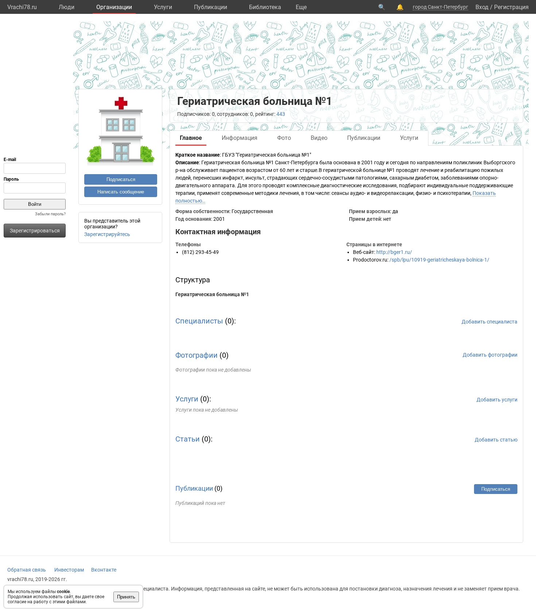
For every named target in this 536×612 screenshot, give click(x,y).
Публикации (210, 7)
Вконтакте (103, 570)
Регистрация (511, 7)
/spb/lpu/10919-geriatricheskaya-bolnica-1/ (439, 260)
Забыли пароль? (50, 214)
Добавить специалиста (489, 322)
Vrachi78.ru (22, 7)
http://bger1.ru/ (394, 252)
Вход (482, 7)
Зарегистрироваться (35, 231)
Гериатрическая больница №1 (212, 294)
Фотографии (196, 355)
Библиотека (265, 7)
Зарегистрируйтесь (107, 234)
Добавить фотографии (490, 355)
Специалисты (199, 321)
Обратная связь (26, 570)
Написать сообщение (120, 192)
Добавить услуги (497, 400)
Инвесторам (69, 570)
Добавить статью (496, 440)
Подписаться (120, 179)
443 (280, 114)
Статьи (187, 439)
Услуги (163, 7)
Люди (66, 7)
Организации (114, 7)
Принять (126, 597)
